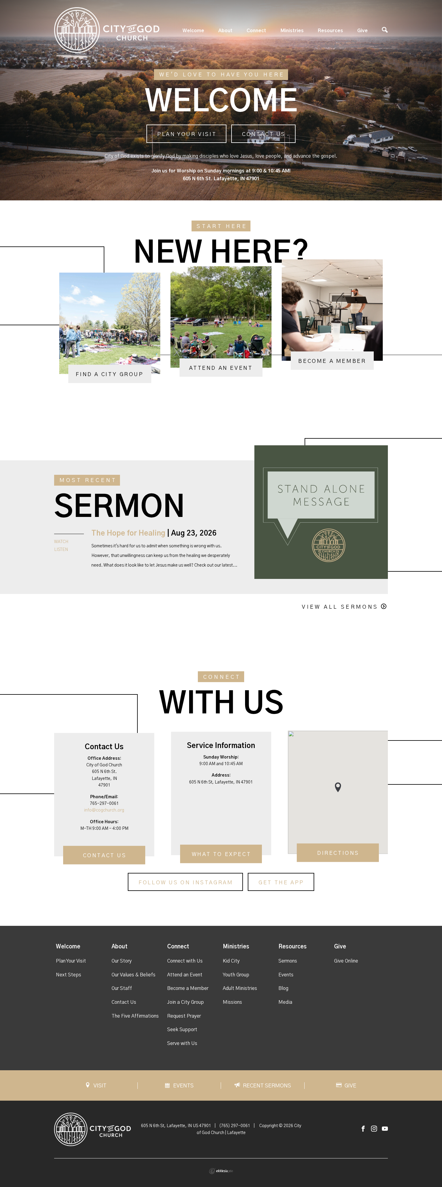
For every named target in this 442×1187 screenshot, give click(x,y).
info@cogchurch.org (104, 810)
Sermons (287, 961)
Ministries (292, 30)
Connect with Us (185, 961)
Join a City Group (185, 1002)
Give (362, 30)
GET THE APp (281, 883)
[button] (338, 787)
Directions (338, 853)
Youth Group (236, 974)
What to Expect (221, 854)
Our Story (122, 961)
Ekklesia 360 (221, 1171)
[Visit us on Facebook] (363, 1129)
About (225, 30)
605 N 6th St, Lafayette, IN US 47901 (176, 1126)
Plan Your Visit (186, 134)
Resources (330, 30)
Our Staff (122, 988)
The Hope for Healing (128, 533)
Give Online (346, 961)
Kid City (231, 961)
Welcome (193, 30)
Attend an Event (184, 974)
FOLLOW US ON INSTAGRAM (186, 883)
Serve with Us (182, 1043)
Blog (283, 988)
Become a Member (187, 988)
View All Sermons (340, 607)
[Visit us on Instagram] (374, 1129)
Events (285, 974)
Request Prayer (184, 1016)
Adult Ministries (240, 988)
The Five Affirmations (135, 1016)
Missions (232, 1002)
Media (285, 1002)
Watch (61, 542)
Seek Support (182, 1029)
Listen (61, 550)
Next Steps (68, 974)
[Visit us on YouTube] (385, 1129)
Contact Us (264, 134)
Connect (256, 30)
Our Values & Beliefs (133, 974)
